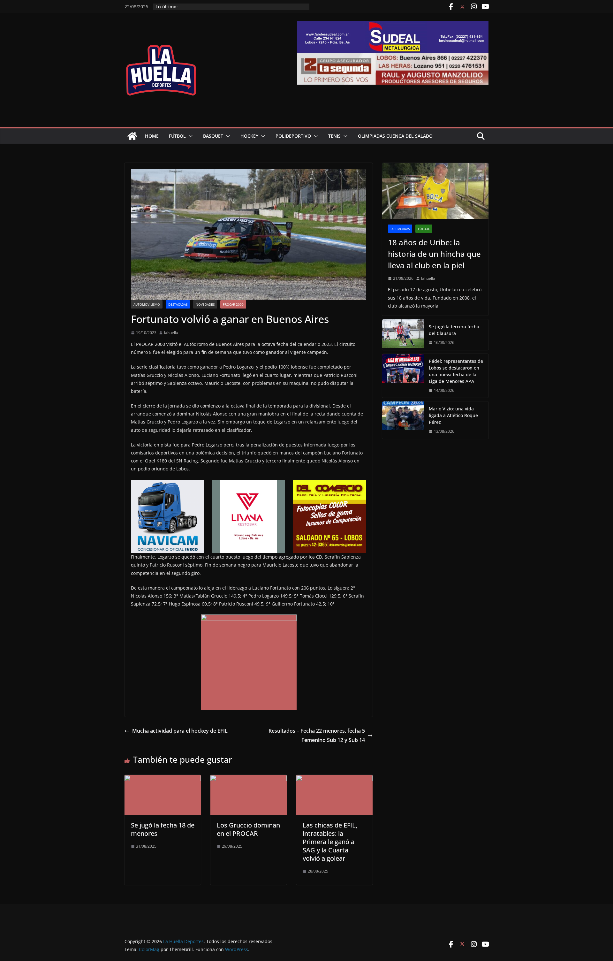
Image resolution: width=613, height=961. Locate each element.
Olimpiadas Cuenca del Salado (395, 136)
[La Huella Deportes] (132, 136)
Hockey (249, 136)
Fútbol (177, 136)
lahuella (171, 332)
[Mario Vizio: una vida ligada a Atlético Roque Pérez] (403, 420)
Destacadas (177, 304)
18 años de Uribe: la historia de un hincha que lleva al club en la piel (434, 254)
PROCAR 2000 (233, 304)
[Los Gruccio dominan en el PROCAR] (248, 779)
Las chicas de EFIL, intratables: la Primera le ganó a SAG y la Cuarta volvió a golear (330, 842)
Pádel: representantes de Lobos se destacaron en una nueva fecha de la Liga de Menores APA (456, 371)
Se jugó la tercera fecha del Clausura (454, 330)
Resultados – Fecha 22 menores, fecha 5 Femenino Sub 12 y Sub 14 (317, 735)
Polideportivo (293, 136)
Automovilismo (146, 304)
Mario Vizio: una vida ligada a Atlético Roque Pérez (453, 415)
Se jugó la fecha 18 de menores (162, 829)
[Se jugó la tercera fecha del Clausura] (403, 334)
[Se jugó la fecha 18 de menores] (163, 779)
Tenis (334, 136)
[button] (189, 136)
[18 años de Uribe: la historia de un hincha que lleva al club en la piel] (435, 191)
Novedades (205, 304)
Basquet (213, 136)
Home (152, 136)
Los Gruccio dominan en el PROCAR (248, 829)
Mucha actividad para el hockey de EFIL (180, 730)
